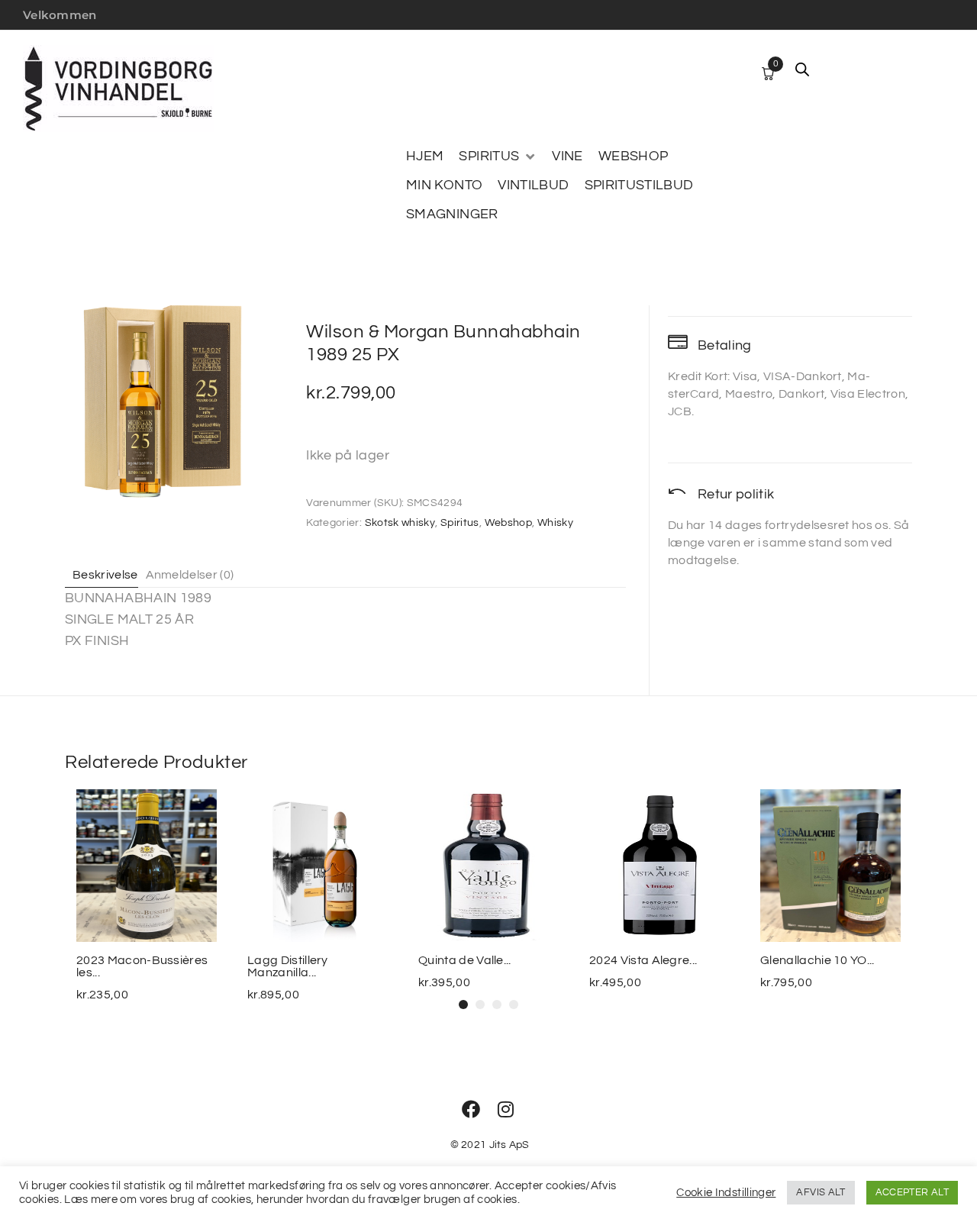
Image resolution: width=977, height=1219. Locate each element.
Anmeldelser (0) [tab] (190, 575)
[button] (497, 156)
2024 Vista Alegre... (643, 960)
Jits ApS (509, 1145)
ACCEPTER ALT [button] (912, 1192)
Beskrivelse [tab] (105, 575)
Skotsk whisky (400, 523)
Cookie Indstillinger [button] (725, 1192)
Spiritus (459, 523)
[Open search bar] (802, 69)
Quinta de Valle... (464, 960)
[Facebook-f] (471, 1109)
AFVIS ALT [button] (820, 1192)
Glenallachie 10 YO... (817, 960)
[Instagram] (506, 1109)
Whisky (555, 523)
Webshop (509, 523)
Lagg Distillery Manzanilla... (287, 966)
